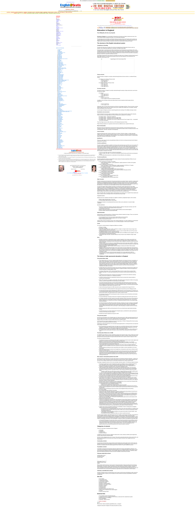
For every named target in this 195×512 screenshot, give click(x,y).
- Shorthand (57, 21)
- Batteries (57, 39)
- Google (57, 26)
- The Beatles (57, 36)
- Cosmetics (57, 41)
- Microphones (57, 37)
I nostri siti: (75, 172)
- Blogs (57, 25)
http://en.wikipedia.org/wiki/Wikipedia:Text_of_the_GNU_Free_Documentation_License (122, 25)
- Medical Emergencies (58, 34)
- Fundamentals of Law (58, 20)
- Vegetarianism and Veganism (59, 42)
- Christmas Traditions (58, 43)
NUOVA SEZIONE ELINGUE (70, 2)
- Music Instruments (58, 38)
